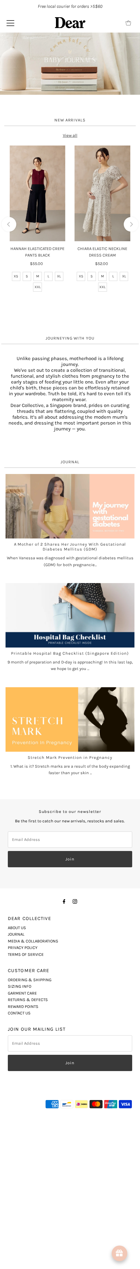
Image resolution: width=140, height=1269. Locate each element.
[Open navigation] (10, 23)
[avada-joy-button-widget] (119, 1253)
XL (59, 424)
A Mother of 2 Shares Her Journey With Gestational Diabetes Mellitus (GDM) (70, 694)
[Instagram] (75, 1049)
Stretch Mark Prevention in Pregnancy (70, 905)
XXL (38, 435)
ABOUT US (17, 1075)
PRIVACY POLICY (22, 1095)
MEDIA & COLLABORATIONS (33, 1088)
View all (70, 283)
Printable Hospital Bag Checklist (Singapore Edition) (70, 801)
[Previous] (9, 372)
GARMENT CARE (22, 1140)
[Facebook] (64, 1049)
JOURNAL (16, 1082)
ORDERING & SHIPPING (29, 1127)
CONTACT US (19, 1160)
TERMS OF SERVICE (26, 1101)
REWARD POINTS (23, 1153)
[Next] (131, 372)
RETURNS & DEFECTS (28, 1147)
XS (16, 424)
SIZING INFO (19, 1134)
